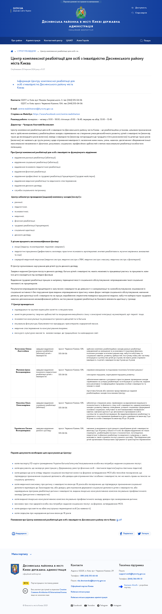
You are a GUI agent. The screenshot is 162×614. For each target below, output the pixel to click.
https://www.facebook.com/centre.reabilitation (56, 114)
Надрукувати (21, 534)
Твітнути (145, 534)
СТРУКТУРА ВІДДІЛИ (26, 51)
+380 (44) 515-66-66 (89, 576)
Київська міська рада (80, 592)
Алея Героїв (83, 41)
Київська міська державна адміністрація (89, 597)
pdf (120, 520)
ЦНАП (69, 41)
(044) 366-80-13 (135, 579)
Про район (16, 41)
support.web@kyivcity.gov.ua (132, 574)
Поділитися (128, 534)
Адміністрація (33, 41)
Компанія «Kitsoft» (131, 585)
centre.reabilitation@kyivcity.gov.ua (35, 109)
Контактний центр (53, 41)
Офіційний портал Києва (82, 586)
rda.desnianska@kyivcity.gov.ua (91, 581)
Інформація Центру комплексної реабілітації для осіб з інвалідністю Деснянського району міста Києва (46, 84)
